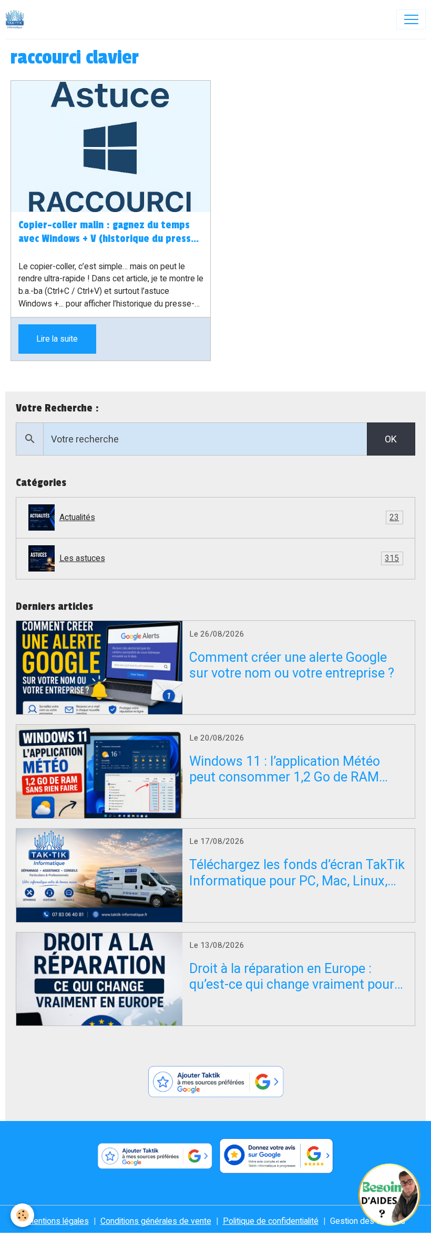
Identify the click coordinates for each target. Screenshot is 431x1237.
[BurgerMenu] (411, 19)
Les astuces (229, 558)
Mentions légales (57, 1221)
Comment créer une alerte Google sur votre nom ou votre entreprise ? (291, 665)
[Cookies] (22, 1215)
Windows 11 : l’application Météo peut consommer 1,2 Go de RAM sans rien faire (284, 769)
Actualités (229, 517)
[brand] (17, 19)
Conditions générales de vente (155, 1221)
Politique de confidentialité (271, 1221)
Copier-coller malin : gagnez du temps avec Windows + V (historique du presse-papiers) (109, 232)
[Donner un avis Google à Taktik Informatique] (276, 1156)
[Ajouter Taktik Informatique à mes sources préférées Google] (215, 1081)
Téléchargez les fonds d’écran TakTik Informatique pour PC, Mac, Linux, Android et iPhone (297, 873)
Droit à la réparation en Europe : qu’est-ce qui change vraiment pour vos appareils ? (291, 976)
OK (391, 439)
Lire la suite (57, 339)
